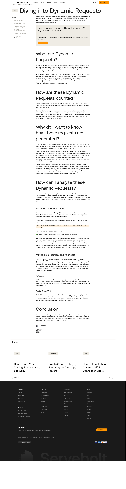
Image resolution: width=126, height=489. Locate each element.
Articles (66, 406)
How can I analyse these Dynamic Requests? (19, 31)
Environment (53, 353)
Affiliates (89, 412)
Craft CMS (44, 406)
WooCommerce (45, 395)
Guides (66, 409)
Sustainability (90, 401)
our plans (40, 74)
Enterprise (21, 395)
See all (15, 377)
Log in (94, 2)
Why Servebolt (68, 392)
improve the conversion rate (60, 173)
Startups (20, 398)
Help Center (14, 4)
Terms (52, 437)
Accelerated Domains (24, 416)
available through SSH (55, 213)
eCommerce (21, 401)
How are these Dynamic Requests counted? (19, 24)
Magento (43, 398)
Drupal (43, 401)
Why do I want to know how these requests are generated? (19, 28)
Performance (67, 398)
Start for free (103, 2)
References (67, 404)
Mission (89, 398)
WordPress (44, 392)
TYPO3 (43, 412)
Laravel (43, 404)
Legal (88, 415)
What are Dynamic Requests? (18, 21)
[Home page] (22, 3)
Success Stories (68, 401)
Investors (89, 406)
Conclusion (16, 37)
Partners (89, 409)
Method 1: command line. (20, 33)
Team (88, 395)
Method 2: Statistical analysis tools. (19, 35)
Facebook (38, 331)
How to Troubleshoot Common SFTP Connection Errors (95, 367)
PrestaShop (44, 409)
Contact (89, 404)
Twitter (37, 332)
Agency (20, 392)
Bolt (19, 4)
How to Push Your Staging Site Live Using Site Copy (27, 367)
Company (89, 392)
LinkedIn (38, 330)
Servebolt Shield (22, 413)
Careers (89, 418)
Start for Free (101, 429)
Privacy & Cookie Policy (44, 437)
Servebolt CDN (22, 410)
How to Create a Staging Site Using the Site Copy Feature (62, 367)
